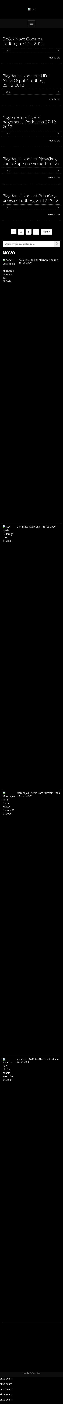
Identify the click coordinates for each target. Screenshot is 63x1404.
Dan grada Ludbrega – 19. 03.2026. (36, 526)
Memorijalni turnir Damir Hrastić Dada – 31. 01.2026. (38, 794)
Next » (46, 231)
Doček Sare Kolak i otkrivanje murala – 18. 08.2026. (37, 261)
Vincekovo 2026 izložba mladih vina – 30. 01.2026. (38, 1060)
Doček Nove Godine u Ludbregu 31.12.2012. (24, 41)
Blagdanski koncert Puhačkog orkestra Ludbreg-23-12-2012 (30, 198)
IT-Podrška (35, 1373)
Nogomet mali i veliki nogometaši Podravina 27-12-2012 (30, 121)
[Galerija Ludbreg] (32, 9)
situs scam (6, 1378)
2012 (8, 50)
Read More (54, 57)
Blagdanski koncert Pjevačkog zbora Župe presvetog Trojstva (31, 161)
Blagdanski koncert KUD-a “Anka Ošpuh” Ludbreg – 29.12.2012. (27, 80)
